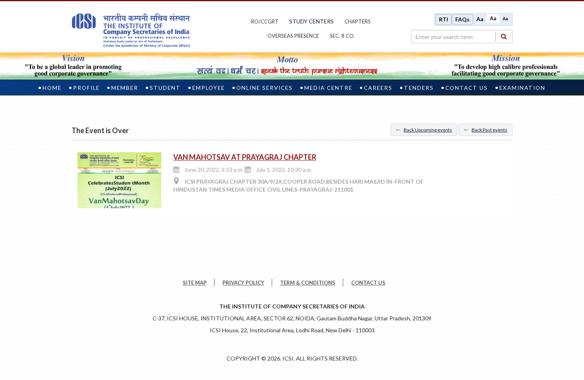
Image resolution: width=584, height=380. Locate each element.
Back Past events (489, 130)
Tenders (419, 88)
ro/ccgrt (264, 21)
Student (165, 88)
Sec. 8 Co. (342, 36)
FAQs (462, 19)
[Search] (503, 36)
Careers (378, 88)
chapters (357, 21)
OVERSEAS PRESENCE (293, 36)
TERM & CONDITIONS (307, 282)
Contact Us (466, 88)
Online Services (264, 88)
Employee (208, 88)
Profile (86, 88)
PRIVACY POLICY (243, 282)
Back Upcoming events (428, 130)
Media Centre (328, 88)
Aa (479, 19)
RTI (443, 19)
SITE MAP (195, 282)
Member (124, 88)
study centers (311, 21)
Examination (522, 88)
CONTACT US (368, 282)
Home (52, 88)
